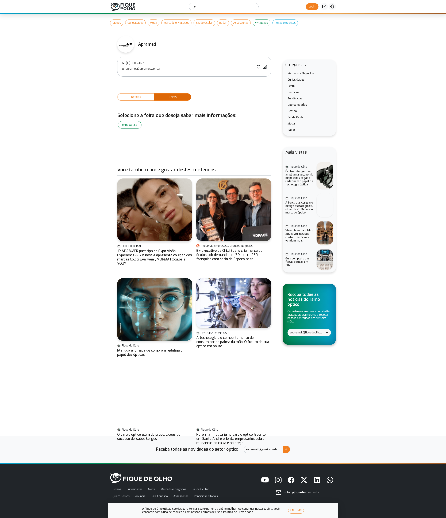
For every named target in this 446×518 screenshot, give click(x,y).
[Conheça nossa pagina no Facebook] (291, 480)
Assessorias (240, 23)
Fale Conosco (159, 496)
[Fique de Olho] (123, 7)
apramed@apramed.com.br (141, 69)
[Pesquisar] (195, 6)
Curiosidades (135, 23)
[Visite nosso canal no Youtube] (265, 480)
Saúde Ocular (204, 23)
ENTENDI (296, 510)
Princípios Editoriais (206, 496)
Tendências (294, 98)
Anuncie (140, 496)
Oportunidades (297, 105)
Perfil (291, 86)
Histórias (293, 92)
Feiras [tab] (173, 97)
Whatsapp (261, 23)
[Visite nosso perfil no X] (304, 480)
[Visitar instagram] (265, 67)
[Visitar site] (258, 67)
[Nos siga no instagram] (278, 480)
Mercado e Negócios (176, 23)
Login (312, 6)
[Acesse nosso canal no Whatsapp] (329, 480)
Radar (223, 23)
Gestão (292, 111)
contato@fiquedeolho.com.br (300, 492)
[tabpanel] (194, 125)
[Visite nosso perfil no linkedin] (317, 480)
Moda (153, 23)
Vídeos (116, 23)
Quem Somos (121, 496)
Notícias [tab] (136, 97)
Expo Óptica (129, 125)
